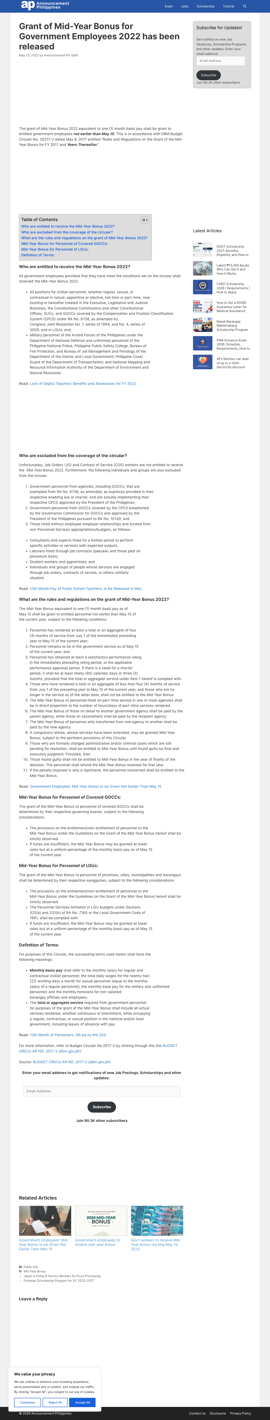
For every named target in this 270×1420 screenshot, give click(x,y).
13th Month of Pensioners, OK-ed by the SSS (68, 1035)
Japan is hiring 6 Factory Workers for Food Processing (62, 1276)
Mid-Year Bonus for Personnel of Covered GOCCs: (64, 244)
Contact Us (197, 1413)
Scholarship (206, 6)
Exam (169, 6)
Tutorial (228, 6)
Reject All (55, 1402)
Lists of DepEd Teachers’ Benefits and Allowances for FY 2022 (83, 383)
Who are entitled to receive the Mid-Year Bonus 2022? (68, 226)
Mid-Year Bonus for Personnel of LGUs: (55, 249)
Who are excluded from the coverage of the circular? (67, 232)
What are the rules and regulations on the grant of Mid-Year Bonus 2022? (84, 238)
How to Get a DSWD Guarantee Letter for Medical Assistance (232, 307)
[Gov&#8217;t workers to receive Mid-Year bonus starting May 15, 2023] (157, 1221)
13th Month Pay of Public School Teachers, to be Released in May (86, 588)
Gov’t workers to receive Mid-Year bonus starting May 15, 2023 (156, 1244)
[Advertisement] (102, 94)
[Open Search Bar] (245, 6)
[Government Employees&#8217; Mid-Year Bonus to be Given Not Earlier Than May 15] (45, 1221)
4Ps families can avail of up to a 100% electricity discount (233, 363)
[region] (54, 1389)
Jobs (184, 6)
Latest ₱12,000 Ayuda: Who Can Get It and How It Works (233, 269)
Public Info (31, 1267)
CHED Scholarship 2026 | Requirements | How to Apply (233, 288)
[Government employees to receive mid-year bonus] (101, 1221)
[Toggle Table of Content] (142, 220)
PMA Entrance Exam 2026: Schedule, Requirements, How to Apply (233, 344)
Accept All (82, 1402)
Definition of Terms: (38, 255)
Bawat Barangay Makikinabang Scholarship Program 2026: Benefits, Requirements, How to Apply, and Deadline (233, 325)
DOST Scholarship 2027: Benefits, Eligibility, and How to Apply (232, 250)
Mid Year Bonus (35, 1271)
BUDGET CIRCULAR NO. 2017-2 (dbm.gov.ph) (72, 1062)
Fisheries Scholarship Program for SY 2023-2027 (59, 1280)
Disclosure (218, 1413)
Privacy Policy (240, 1413)
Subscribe (102, 1107)
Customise (27, 1402)
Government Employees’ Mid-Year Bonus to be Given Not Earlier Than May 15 (95, 786)
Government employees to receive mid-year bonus (97, 1242)
